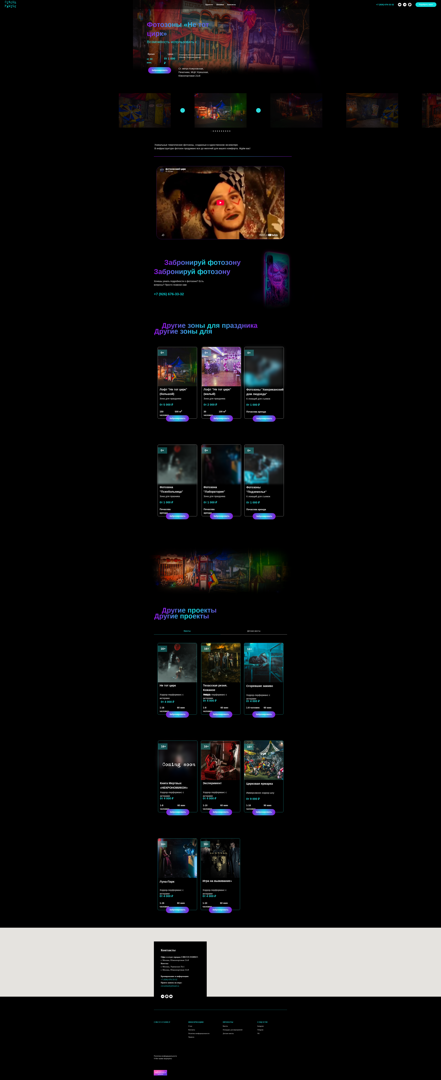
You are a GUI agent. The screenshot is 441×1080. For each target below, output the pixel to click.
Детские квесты (228, 1033)
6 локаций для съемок (258, 398)
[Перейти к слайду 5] (219, 131)
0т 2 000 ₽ (210, 404)
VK (258, 1033)
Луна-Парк (167, 881)
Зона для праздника (170, 398)
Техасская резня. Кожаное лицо (215, 690)
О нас (190, 1026)
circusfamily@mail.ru (170, 986)
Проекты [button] (209, 5)
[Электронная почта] (399, 4)
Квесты (225, 1026)
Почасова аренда (256, 411)
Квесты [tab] (187, 631)
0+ (162, 352)
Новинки (220, 5)
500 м (178, 411)
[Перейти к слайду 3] (215, 131)
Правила (191, 1037)
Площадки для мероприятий (232, 1030)
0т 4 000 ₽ (167, 701)
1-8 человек (253, 707)
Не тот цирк (168, 685)
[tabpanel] (220, 683)
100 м (222, 411)
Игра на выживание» (217, 880)
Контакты (231, 5)
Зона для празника (170, 496)
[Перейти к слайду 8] (225, 131)
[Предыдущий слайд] (182, 110)
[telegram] (404, 4)
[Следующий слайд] (258, 110)
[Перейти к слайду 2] (213, 131)
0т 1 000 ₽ (253, 404)
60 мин (267, 707)
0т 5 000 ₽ (166, 404)
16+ (249, 649)
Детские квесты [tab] (253, 631)
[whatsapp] (409, 4)
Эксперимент (212, 783)
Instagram (260, 1026)
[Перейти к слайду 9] (227, 131)
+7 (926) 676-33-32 (169, 979)
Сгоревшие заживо (259, 686)
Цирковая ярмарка (259, 783)
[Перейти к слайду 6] (221, 131)
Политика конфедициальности (198, 1033)
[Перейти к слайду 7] (223, 131)
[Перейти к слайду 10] (229, 131)
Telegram (260, 1030)
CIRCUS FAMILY (162, 1022)
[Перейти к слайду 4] (217, 131)
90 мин (267, 805)
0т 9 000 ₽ (253, 798)
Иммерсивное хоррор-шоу (260, 793)
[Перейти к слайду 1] (211, 131)
